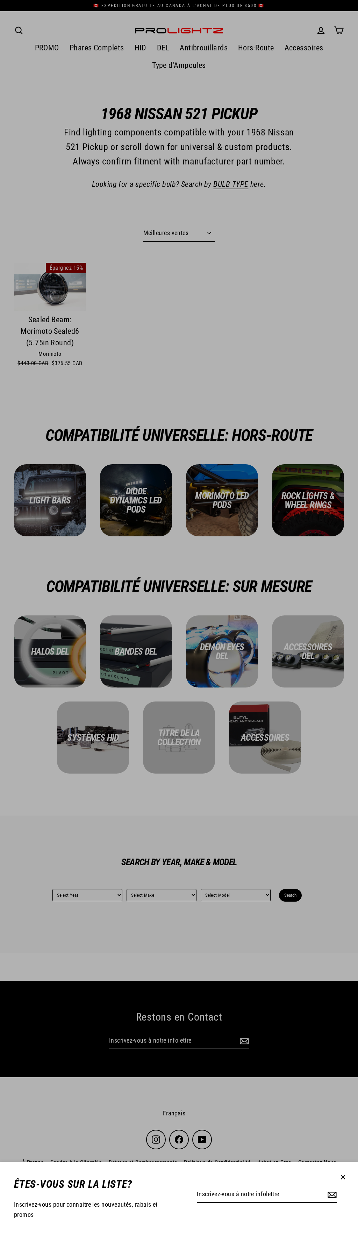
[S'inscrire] (331, 1194)
